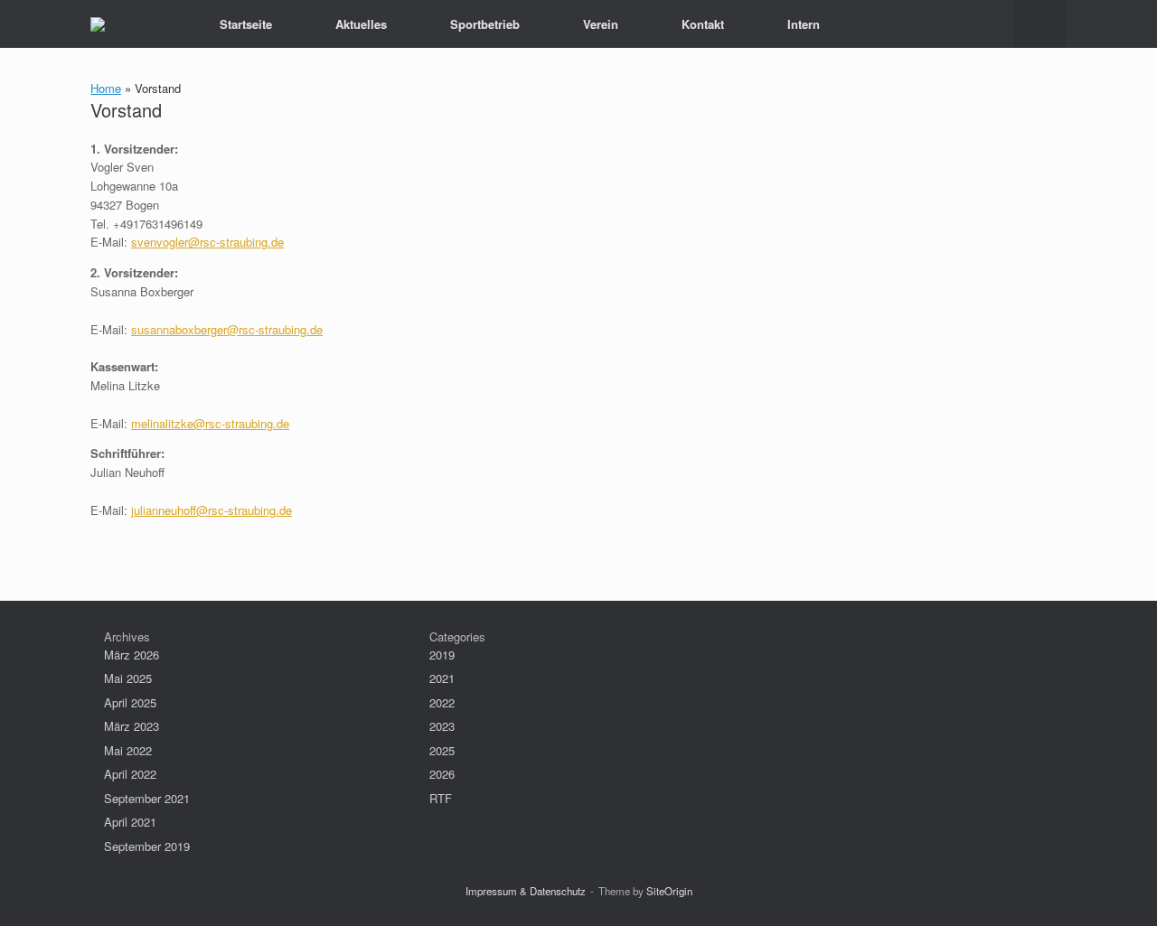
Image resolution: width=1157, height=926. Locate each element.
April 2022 (130, 773)
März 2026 (131, 654)
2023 (442, 725)
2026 (442, 773)
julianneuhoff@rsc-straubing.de (211, 510)
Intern (803, 24)
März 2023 (131, 725)
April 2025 (130, 702)
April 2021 (130, 821)
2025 (442, 750)
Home (105, 88)
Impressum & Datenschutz (526, 891)
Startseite (246, 24)
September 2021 (147, 798)
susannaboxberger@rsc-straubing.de (227, 329)
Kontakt (703, 24)
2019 (442, 654)
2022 (442, 702)
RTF (440, 798)
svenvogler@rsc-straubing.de (207, 241)
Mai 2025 (128, 678)
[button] (1040, 24)
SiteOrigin (669, 891)
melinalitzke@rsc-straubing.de (210, 423)
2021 (442, 678)
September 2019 (147, 846)
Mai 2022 (128, 750)
